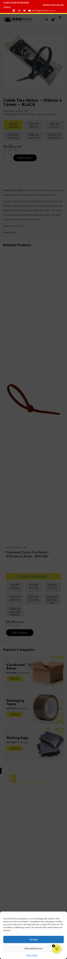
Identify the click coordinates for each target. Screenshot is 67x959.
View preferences (33, 948)
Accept (33, 939)
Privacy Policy (32, 955)
